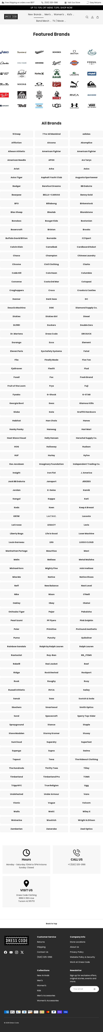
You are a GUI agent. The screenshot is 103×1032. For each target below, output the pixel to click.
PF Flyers (51, 620)
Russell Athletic (16, 689)
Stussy (86, 733)
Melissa (51, 559)
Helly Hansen (51, 438)
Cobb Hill (16, 273)
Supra (51, 750)
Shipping (41, 947)
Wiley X (86, 811)
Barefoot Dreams (51, 186)
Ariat (16, 168)
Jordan (16, 490)
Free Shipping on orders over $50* (20, 2)
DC (86, 299)
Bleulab (51, 212)
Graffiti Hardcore (86, 412)
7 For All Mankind (51, 134)
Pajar (51, 611)
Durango (16, 342)
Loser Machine (86, 533)
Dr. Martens (16, 333)
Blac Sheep (16, 212)
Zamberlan (16, 828)
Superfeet (86, 742)
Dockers (51, 325)
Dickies (16, 316)
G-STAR (86, 394)
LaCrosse (16, 524)
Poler (16, 629)
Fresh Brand (86, 377)
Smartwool (51, 707)
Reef (86, 663)
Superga (16, 750)
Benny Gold (86, 194)
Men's (40, 980)
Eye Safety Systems (51, 351)
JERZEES (86, 481)
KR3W (16, 516)
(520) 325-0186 (51, 2)
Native (51, 577)
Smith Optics (86, 707)
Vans (86, 794)
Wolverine (16, 820)
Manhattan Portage (16, 550)
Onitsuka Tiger (16, 611)
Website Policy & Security (82, 957)
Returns (41, 941)
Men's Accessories (46, 995)
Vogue (51, 802)
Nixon (51, 594)
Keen (51, 507)
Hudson (86, 446)
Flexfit (51, 368)
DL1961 (16, 325)
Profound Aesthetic (86, 629)
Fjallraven (16, 368)
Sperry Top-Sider (86, 716)
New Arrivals (43, 975)
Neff (16, 585)
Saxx (51, 698)
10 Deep (16, 134)
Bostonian (86, 220)
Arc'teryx (86, 160)
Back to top (51, 923)
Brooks (86, 229)
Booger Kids (51, 220)
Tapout (17, 759)
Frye (51, 385)
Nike (16, 594)
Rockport (86, 672)
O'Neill (86, 594)
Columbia (86, 273)
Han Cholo (51, 420)
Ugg (86, 785)
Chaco (16, 255)
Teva (51, 759)
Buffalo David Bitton (17, 238)
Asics (86, 168)
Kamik (86, 490)
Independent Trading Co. (86, 464)
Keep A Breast (86, 507)
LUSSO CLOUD (86, 542)
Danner (16, 299)
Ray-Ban (51, 655)
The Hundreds (16, 768)
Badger (17, 186)
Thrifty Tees (51, 768)
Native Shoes (86, 577)
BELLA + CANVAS (51, 194)
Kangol (16, 498)
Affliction (16, 142)
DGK (51, 307)
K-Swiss (51, 490)
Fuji (86, 385)
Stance (51, 724)
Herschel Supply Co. (86, 438)
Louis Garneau (16, 542)
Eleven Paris (16, 351)
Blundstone (86, 212)
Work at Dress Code (80, 962)
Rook (16, 681)
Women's (41, 985)
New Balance (51, 585)
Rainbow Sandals (16, 646)
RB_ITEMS (86, 655)
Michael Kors (16, 568)
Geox (51, 403)
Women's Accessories (48, 1000)
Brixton (51, 229)
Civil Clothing (51, 264)
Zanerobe (51, 828)
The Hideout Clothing (86, 759)
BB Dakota (86, 186)
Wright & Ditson (86, 820)
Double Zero (86, 325)
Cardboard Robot (86, 246)
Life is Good (51, 533)
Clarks (86, 264)
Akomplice (86, 142)
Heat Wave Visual (16, 438)
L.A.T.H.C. (51, 516)
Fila (16, 359)
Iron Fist (51, 472)
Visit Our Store (74, 2)
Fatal (86, 351)
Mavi (86, 550)
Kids (39, 990)
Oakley (16, 603)
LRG (51, 542)
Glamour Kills (86, 403)
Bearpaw (16, 194)
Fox (51, 377)
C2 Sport (86, 238)
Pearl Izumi (16, 620)
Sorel (16, 716)
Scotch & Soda (86, 698)
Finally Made (51, 359)
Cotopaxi (86, 281)
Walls (17, 811)
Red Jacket (51, 663)
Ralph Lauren (86, 646)
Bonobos (16, 220)
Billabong (51, 203)
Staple (86, 724)
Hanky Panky (16, 429)
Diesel (86, 316)
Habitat (16, 420)
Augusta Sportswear (86, 177)
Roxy (86, 681)
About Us (74, 947)
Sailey (86, 689)
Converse (16, 281)
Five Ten (86, 359)
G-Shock (51, 394)
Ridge (16, 672)
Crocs (51, 290)
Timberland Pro (51, 776)
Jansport (51, 481)
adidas (86, 134)
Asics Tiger (16, 177)
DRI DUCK (86, 333)
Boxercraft (16, 229)
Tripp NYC (16, 785)
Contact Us (42, 952)
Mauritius (51, 550)
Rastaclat (16, 655)
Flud (86, 368)
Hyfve (86, 455)
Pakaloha (86, 611)
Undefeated (16, 794)
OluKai (86, 603)
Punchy (51, 637)
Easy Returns (95, 2)
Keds (16, 507)
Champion (51, 255)
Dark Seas (51, 299)
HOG (16, 446)
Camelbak (51, 246)
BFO (16, 203)
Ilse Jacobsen (16, 464)
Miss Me (16, 577)
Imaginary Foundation (51, 464)
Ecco (51, 342)
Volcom (86, 802)
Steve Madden (16, 733)
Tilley (86, 768)
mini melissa (86, 568)
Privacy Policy (77, 952)
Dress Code (51, 333)
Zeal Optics (86, 828)
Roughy (51, 681)
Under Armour (51, 794)
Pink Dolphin (86, 620)
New (30, 14)
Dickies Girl (51, 316)
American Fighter (51, 151)
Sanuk (16, 698)
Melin (16, 559)
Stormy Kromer (51, 733)
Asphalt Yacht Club (51, 177)
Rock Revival (51, 672)
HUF (16, 455)
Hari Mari (86, 429)
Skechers (16, 707)
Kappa (51, 498)
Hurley (51, 455)
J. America (86, 472)
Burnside (51, 238)
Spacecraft (51, 716)
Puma (16, 637)
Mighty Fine (51, 568)
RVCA (51, 689)
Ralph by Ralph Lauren (51, 646)
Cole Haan (51, 273)
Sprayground (16, 724)
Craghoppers (16, 290)
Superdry (51, 742)
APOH (51, 160)
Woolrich (51, 820)
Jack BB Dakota (16, 481)
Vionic (16, 802)
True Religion (51, 785)
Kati (86, 498)
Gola (51, 412)
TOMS (86, 776)
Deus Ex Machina (16, 307)
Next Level (86, 585)
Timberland (16, 776)
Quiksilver (86, 637)
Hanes (86, 420)
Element (86, 342)
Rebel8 (16, 663)
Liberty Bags (16, 533)
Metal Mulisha (86, 559)
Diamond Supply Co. (86, 307)
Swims (86, 750)
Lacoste (86, 516)
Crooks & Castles (86, 290)
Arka (51, 168)
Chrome (16, 264)
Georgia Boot (16, 403)
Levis (86, 524)
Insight (16, 472)
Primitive (51, 629)
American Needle (16, 160)
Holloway (51, 446)
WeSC (51, 811)
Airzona (51, 142)
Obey (51, 603)
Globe (16, 412)
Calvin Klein (16, 246)
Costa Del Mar (51, 281)
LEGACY (51, 524)
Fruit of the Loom (16, 385)
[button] (97, 17)
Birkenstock (86, 203)
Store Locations (77, 941)
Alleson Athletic (16, 151)
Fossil (17, 377)
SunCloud (16, 742)
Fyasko (16, 394)
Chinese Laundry (86, 255)
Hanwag (51, 429)
